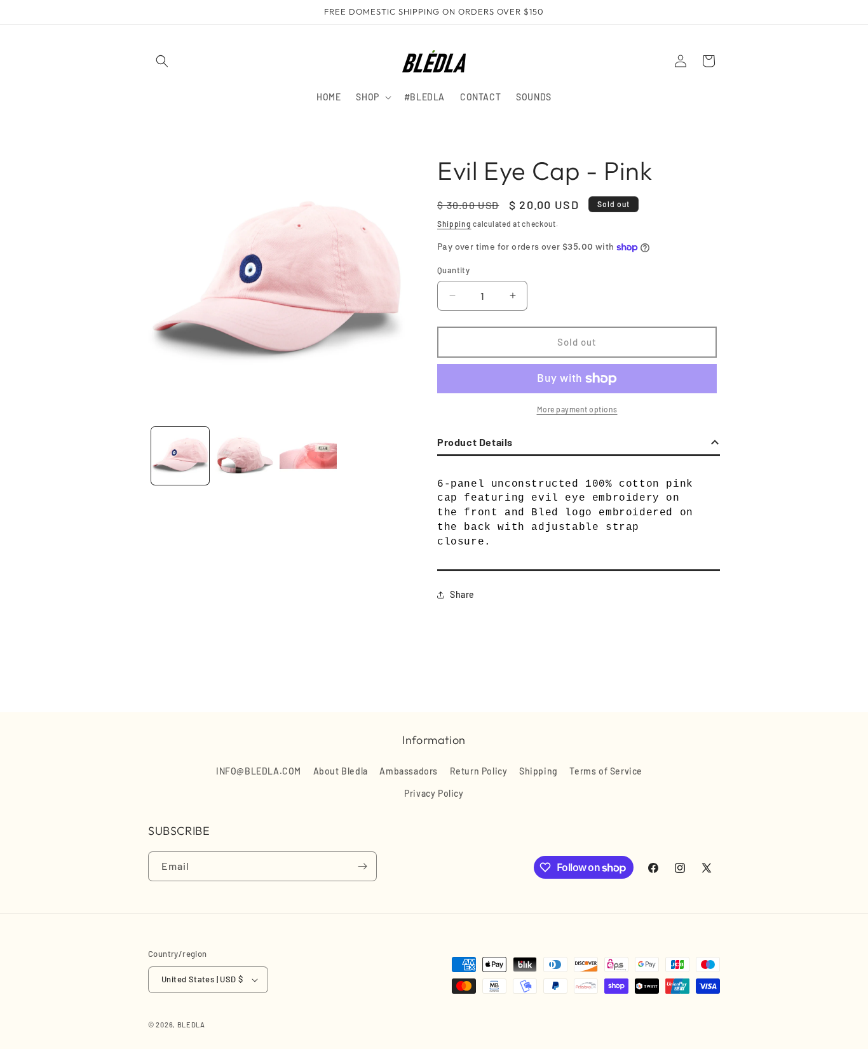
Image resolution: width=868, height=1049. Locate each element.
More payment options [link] (577, 409)
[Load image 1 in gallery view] (180, 456)
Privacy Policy (433, 793)
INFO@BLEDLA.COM (258, 771)
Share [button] (462, 594)
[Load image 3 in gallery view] (308, 456)
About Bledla (340, 771)
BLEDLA (191, 1024)
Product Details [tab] (475, 442)
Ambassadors (408, 771)
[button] (162, 61)
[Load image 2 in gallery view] (244, 456)
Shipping (454, 223)
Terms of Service (605, 771)
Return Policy (479, 771)
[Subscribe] (362, 866)
